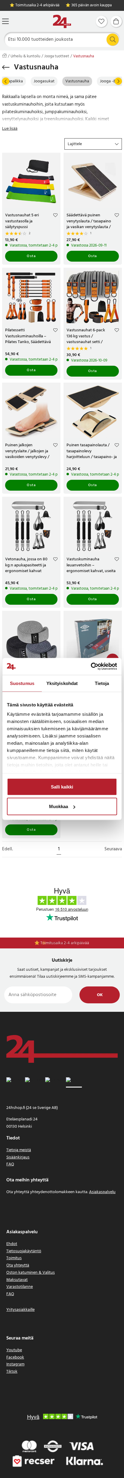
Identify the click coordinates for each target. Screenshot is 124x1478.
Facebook (15, 1357)
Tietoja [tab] (102, 683)
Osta (31, 256)
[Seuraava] (118, 81)
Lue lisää (9, 128)
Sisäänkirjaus (17, 1157)
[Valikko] (5, 21)
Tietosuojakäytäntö (23, 1251)
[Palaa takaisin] (6, 67)
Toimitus (14, 1258)
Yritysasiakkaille (20, 1309)
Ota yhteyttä (17, 1265)
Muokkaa (58, 806)
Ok (100, 995)
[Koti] (62, 21)
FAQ (10, 1164)
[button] (93, 144)
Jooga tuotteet (56, 56)
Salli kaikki (62, 786)
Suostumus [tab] (22, 683)
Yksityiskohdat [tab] (62, 683)
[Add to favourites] (55, 216)
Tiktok (11, 1371)
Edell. (7, 849)
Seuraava (113, 849)
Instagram (15, 1364)
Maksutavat (17, 1279)
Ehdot (11, 1244)
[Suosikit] (101, 21)
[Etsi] (113, 39)
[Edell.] (5, 81)
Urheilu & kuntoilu (25, 56)
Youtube (14, 1350)
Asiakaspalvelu (102, 1192)
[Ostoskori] (116, 21)
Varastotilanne (19, 1286)
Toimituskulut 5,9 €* (65, 943)
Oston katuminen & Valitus (30, 1272)
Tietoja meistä (18, 1150)
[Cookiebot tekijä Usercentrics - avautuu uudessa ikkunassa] (90, 667)
